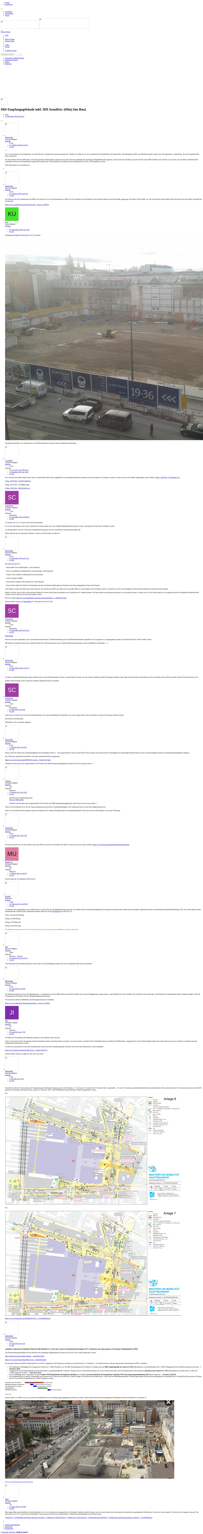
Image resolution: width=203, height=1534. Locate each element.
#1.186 (11, 560)
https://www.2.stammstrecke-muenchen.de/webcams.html (19, 1481)
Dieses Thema (10, 39)
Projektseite (56, 911)
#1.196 (11, 990)
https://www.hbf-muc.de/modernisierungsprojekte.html (111, 845)
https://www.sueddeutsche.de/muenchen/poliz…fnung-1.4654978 (27, 205)
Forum (7, 47)
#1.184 (11, 474)
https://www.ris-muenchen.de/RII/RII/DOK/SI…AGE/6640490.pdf (27, 1318)
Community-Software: (14, 1532)
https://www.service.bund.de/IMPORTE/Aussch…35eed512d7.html (28, 760)
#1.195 (11, 960)
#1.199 (11, 1345)
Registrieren (9, 13)
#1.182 (11, 196)
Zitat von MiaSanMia (16, 800)
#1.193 (11, 875)
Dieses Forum (9, 41)
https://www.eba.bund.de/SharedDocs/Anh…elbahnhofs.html (25, 1360)
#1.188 (11, 670)
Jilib (24, 1054)
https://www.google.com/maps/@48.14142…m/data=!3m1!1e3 (26, 1050)
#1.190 (11, 749)
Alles (7, 35)
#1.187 (11, 632)
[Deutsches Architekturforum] (45, 28)
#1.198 (11, 1081)
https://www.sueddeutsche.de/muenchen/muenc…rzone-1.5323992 (27, 1003)
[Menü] (2, 8)
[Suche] (2, 30)
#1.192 (11, 837)
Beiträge (8, 141)
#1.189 (11, 711)
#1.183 (11, 232)
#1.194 (11, 906)
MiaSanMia (27, 601)
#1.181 (11, 147)
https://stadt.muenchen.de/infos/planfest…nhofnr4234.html (24, 1356)
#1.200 (11, 1508)
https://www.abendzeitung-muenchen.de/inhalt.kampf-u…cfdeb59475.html (41, 598)
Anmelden (8, 12)
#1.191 (11, 794)
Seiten (7, 45)
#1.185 (11, 519)
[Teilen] (2, 120)
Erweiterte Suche (10, 51)
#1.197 (11, 1034)
